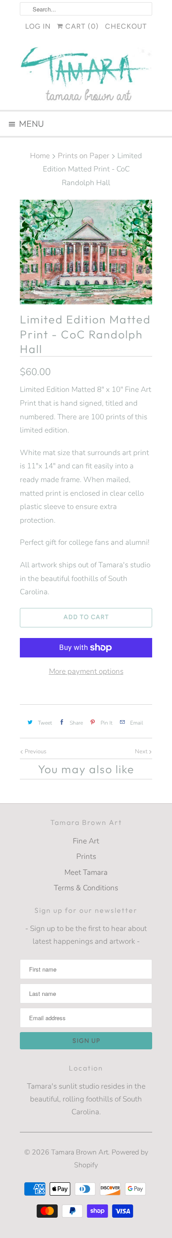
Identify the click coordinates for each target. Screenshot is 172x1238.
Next (142, 752)
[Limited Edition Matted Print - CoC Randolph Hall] (86, 252)
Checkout (126, 26)
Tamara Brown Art (79, 1152)
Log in (38, 26)
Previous (34, 752)
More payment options (86, 671)
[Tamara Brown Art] (86, 74)
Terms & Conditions (86, 888)
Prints (86, 856)
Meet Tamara (86, 872)
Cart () (81, 26)
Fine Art (86, 841)
